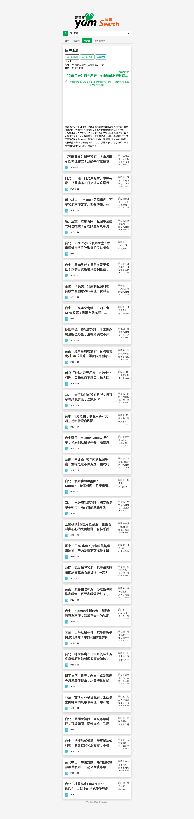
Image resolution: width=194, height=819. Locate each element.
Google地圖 (72, 57)
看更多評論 (123, 71)
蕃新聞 (76, 41)
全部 (67, 41)
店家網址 (101, 57)
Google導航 (87, 57)
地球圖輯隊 (99, 41)
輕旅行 (87, 41)
